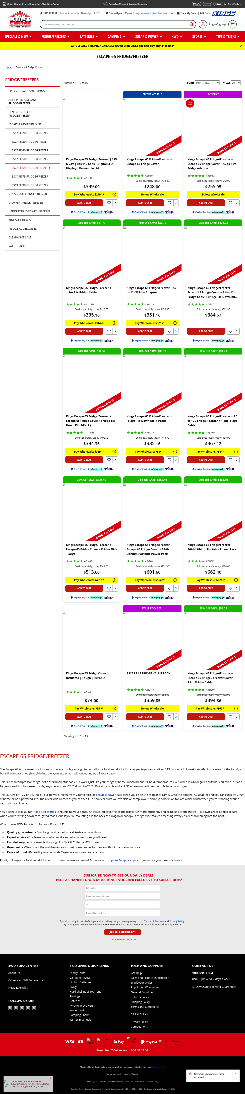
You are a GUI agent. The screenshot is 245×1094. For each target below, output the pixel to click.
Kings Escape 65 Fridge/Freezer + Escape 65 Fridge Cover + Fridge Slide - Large (91, 549)
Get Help (136, 973)
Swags (74, 987)
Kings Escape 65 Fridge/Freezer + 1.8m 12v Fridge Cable (88, 290)
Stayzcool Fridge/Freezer (27, 194)
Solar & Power (147, 36)
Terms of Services (154, 921)
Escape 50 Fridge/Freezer (30, 159)
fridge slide (144, 816)
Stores (197, 36)
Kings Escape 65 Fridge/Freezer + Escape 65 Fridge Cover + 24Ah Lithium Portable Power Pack (149, 549)
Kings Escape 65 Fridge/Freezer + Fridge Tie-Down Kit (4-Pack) (149, 418)
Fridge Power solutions (26, 91)
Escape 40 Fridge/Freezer (30, 150)
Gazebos (75, 1001)
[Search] (193, 24)
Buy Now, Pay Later (233, 3)
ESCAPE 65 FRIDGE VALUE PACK (148, 673)
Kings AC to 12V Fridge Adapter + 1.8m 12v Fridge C (31, 1085)
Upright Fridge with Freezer (29, 211)
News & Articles (18, 987)
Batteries (87, 36)
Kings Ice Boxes (19, 220)
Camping (115, 36)
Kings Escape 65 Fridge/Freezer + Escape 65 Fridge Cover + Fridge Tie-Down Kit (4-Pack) (91, 420)
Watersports (78, 1010)
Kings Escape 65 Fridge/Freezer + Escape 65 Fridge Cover (149, 161)
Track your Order (141, 982)
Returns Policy (140, 997)
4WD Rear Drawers (82, 1005)
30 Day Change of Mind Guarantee (213, 987)
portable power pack (109, 795)
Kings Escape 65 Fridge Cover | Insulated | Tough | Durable (87, 675)
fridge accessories (44, 812)
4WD (175, 36)
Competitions (139, 1026)
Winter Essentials (80, 1019)
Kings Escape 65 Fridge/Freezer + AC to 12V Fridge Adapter (151, 290)
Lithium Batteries (80, 982)
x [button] (50, 1078)
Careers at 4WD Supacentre (25, 980)
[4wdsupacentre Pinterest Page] (34, 1009)
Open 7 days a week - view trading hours (150, 13)
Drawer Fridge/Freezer (25, 202)
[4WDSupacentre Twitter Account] (28, 1009)
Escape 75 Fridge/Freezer (30, 176)
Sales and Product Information (150, 978)
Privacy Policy (177, 921)
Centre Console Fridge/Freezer (20, 113)
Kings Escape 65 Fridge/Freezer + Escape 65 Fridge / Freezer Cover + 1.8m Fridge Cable (211, 677)
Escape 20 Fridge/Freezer (30, 133)
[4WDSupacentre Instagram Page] (22, 1009)
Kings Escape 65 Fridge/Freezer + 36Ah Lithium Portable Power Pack (212, 547)
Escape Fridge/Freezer (24, 124)
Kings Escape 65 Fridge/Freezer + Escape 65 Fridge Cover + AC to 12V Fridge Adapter (212, 163)
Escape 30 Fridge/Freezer (30, 142)
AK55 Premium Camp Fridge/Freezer (22, 101)
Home (9, 67)
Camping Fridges (80, 977)
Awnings (75, 996)
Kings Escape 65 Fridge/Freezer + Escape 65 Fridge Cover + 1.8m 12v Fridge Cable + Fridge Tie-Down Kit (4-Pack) (211, 292)
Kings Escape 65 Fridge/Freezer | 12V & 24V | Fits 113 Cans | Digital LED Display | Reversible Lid (91, 163)
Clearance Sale (19, 237)
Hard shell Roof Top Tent (85, 991)
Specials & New (17, 36)
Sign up (129, 46)
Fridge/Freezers (54, 36)
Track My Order (188, 13)
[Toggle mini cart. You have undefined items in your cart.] (232, 24)
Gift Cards (205, 13)
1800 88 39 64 (50, 13)
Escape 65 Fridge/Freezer (30, 168)
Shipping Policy (140, 1002)
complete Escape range (121, 860)
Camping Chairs (80, 1015)
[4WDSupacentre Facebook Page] (16, 1009)
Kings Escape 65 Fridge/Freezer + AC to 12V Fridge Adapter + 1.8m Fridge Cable (213, 420)
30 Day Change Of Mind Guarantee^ (32, 3)
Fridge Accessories (22, 228)
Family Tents (77, 973)
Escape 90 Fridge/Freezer (30, 185)
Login (139, 46)
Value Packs (17, 246)
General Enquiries (142, 992)
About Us (14, 973)
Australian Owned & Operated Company (128, 3)
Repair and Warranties (145, 987)
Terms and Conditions (145, 1007)
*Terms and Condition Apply (123, 939)
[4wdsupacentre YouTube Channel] (10, 1009)
